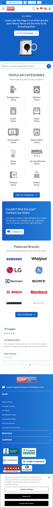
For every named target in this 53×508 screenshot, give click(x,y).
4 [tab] (14, 364)
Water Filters (7, 402)
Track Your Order (14, 2)
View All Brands (25, 314)
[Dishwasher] (37, 132)
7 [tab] (25, 364)
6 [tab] (22, 364)
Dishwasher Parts (9, 419)
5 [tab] (18, 364)
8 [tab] (29, 364)
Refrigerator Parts (9, 415)
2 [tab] (7, 364)
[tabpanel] (26, 343)
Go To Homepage (25, 33)
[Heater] (37, 174)
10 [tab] (37, 364)
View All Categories (25, 195)
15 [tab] (27, 367)
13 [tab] (48, 364)
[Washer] (37, 89)
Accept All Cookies (26, 503)
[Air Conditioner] (37, 153)
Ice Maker (6, 411)
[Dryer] (13, 111)
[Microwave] (13, 132)
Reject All (26, 496)
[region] (26, 491)
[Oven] (37, 111)
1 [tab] (3, 364)
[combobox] (26, 66)
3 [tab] (11, 364)
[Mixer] (13, 153)
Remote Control (8, 406)
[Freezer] (13, 174)
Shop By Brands (8, 423)
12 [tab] (44, 364)
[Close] (49, 477)
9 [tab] (33, 364)
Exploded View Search (11, 428)
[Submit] (49, 66)
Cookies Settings (26, 489)
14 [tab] (24, 367)
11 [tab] (40, 364)
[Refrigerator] (13, 89)
